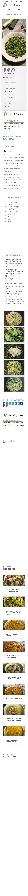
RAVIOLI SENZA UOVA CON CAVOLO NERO (13, 678)
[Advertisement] (14, 238)
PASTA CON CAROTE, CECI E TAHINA (13, 656)
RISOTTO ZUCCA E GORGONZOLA (12, 741)
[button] (4, 403)
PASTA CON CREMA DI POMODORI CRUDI (13, 590)
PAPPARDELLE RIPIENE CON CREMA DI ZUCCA (13, 719)
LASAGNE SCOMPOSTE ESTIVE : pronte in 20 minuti (13, 612)
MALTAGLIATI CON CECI (14, 699)
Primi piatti (9, 77)
